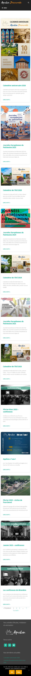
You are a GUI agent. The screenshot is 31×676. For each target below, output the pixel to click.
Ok (12, 672)
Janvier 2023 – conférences (13, 545)
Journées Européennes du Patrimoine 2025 (13, 146)
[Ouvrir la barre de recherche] (28, 2)
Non (18, 672)
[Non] (29, 670)
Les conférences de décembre (14, 590)
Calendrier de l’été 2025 (12, 190)
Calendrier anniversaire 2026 (14, 85)
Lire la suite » (6, 99)
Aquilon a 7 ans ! (9, 459)
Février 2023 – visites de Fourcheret (12, 501)
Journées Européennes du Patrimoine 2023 (13, 322)
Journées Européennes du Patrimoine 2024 (13, 233)
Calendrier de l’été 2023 (12, 366)
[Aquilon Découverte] (12, 2)
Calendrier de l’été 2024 (12, 277)
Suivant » (16, 610)
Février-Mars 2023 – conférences (11, 410)
